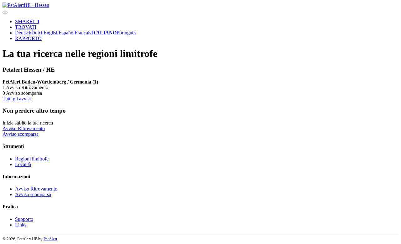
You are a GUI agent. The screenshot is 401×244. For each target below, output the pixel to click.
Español (67, 32)
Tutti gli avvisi (17, 98)
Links (20, 224)
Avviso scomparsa (21, 134)
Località (23, 164)
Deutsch (23, 32)
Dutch (37, 32)
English (51, 32)
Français (83, 32)
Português (126, 32)
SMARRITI (27, 21)
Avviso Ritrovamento (24, 128)
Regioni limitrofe (32, 158)
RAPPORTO (28, 38)
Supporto (24, 219)
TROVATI (25, 27)
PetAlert (50, 238)
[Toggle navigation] (5, 12)
